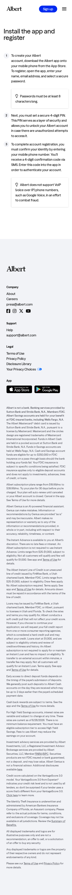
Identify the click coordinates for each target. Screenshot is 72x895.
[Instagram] (14, 311)
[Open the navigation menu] (64, 9)
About (10, 294)
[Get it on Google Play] (47, 389)
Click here (12, 795)
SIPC (45, 753)
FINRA (38, 753)
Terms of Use (15, 353)
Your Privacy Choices (21, 369)
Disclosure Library (18, 364)
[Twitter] (21, 311)
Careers (12, 299)
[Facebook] (8, 311)
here (19, 769)
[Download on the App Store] (19, 389)
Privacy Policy (16, 358)
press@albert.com (19, 304)
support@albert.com (21, 335)
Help (9, 330)
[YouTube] (28, 311)
